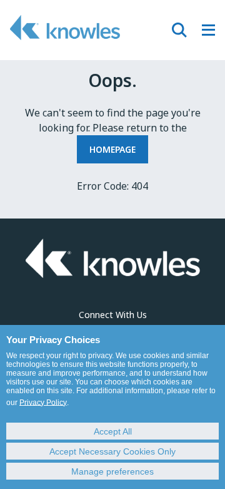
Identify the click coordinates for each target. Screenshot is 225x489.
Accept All (113, 431)
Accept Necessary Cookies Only (112, 451)
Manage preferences (112, 471)
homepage (112, 149)
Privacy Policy (43, 402)
